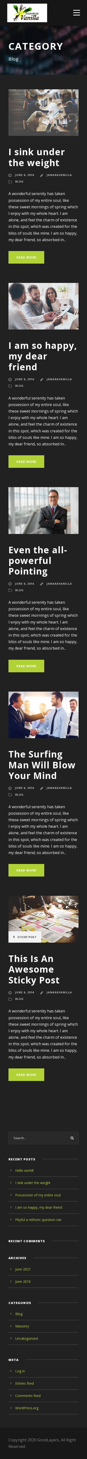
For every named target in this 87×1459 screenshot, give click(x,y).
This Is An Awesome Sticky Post (34, 969)
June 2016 (23, 1281)
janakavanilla (59, 175)
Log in (20, 1371)
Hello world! (24, 1170)
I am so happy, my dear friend (42, 356)
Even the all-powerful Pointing (37, 560)
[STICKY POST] (43, 918)
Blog (19, 181)
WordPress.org (26, 1408)
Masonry (22, 1326)
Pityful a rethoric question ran (38, 1219)
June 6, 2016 (24, 175)
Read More (26, 257)
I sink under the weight (36, 157)
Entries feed (24, 1383)
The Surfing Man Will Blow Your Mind (42, 765)
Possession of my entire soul (38, 1195)
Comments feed (28, 1395)
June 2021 (23, 1269)
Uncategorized (26, 1338)
